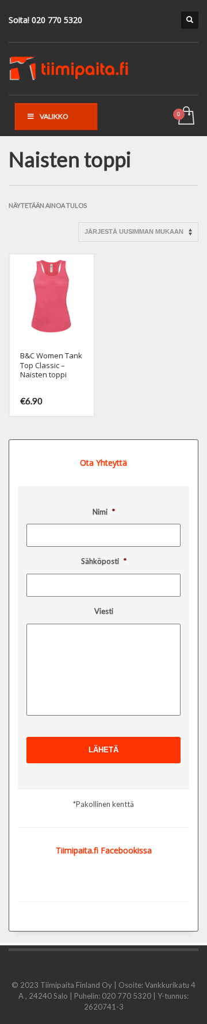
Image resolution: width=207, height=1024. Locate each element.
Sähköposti (103, 561)
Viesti (103, 611)
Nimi (104, 511)
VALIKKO (54, 116)
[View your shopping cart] (185, 116)
